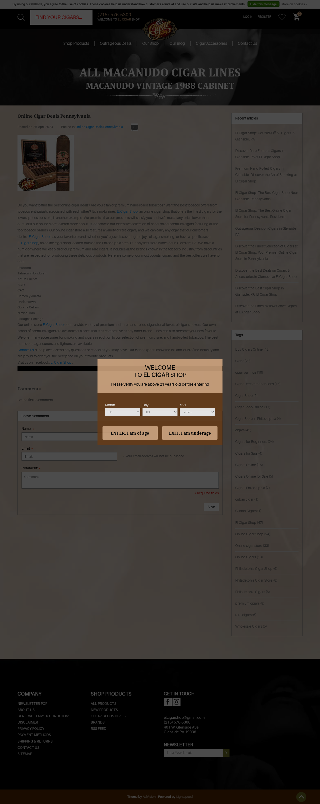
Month (110, 405)
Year (183, 405)
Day (145, 405)
